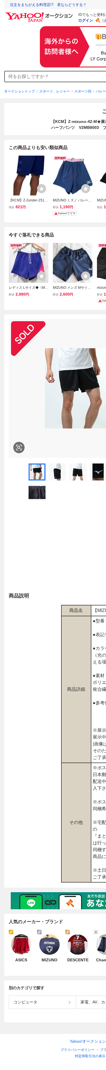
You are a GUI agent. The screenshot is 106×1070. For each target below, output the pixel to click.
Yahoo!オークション (88, 1041)
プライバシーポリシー (77, 1050)
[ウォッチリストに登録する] (41, 188)
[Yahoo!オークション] (39, 14)
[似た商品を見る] (19, 447)
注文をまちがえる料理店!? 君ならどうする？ (48, 5)
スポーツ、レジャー (54, 91)
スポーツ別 (82, 91)
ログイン (85, 20)
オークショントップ (19, 91)
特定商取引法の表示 (90, 1056)
